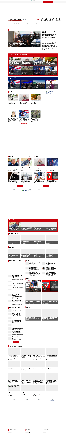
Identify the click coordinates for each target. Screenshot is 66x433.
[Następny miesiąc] (22, 263)
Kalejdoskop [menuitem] (36, 23)
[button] (57, 24)
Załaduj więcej (24, 123)
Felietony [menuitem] (47, 23)
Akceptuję (62, 431)
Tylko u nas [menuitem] (11, 23)
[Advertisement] (13, 140)
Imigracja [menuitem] (42, 23)
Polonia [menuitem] (15, 23)
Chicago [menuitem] (20, 23)
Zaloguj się (55, 2)
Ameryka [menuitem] (24, 23)
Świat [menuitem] (32, 23)
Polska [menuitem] (28, 23)
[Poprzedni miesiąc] (9, 263)
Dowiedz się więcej (56, 431)
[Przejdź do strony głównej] (14, 19)
